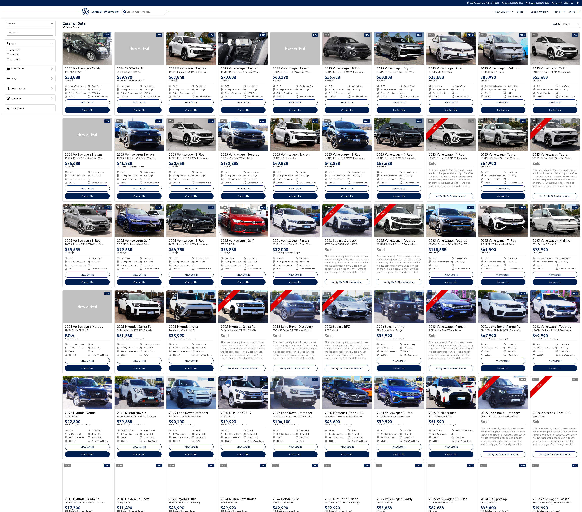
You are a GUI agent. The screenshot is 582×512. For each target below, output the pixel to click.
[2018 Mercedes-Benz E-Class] (555, 392)
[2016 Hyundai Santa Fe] (87, 478)
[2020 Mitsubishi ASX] (243, 392)
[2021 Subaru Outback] (347, 220)
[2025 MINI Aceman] (451, 392)
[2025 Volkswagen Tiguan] (295, 48)
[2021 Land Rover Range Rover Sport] (503, 306)
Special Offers (538, 11)
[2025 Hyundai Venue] (87, 392)
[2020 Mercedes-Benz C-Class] (347, 392)
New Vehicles (502, 11)
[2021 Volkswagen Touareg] (555, 306)
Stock (520, 11)
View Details (87, 102)
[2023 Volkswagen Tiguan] (451, 306)
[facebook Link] (578, 3)
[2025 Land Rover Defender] (503, 392)
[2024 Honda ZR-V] (295, 478)
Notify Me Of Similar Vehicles (450, 196)
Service (557, 11)
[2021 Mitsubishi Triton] (347, 478)
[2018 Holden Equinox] (139, 478)
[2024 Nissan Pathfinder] (243, 478)
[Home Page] (45, 11)
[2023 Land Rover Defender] (295, 392)
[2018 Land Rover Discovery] (295, 306)
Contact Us (87, 110)
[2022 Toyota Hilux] (191, 478)
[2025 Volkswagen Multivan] (503, 48)
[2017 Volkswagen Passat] (555, 478)
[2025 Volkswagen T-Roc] (347, 48)
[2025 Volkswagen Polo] (451, 48)
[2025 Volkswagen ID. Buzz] (451, 478)
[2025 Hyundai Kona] (191, 306)
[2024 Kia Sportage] (503, 478)
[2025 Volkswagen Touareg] (243, 134)
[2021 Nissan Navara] (139, 392)
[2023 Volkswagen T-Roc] (399, 392)
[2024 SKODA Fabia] (139, 48)
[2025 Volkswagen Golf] (139, 220)
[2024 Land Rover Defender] (191, 392)
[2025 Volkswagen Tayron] (191, 48)
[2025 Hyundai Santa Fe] (139, 306)
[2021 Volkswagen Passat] (295, 220)
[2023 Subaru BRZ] (347, 306)
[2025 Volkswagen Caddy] (87, 48)
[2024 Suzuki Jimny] (399, 306)
